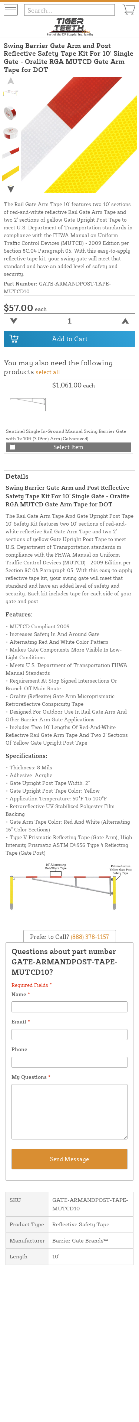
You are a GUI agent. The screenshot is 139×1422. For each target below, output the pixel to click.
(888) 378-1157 (89, 936)
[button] (10, 188)
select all (48, 372)
